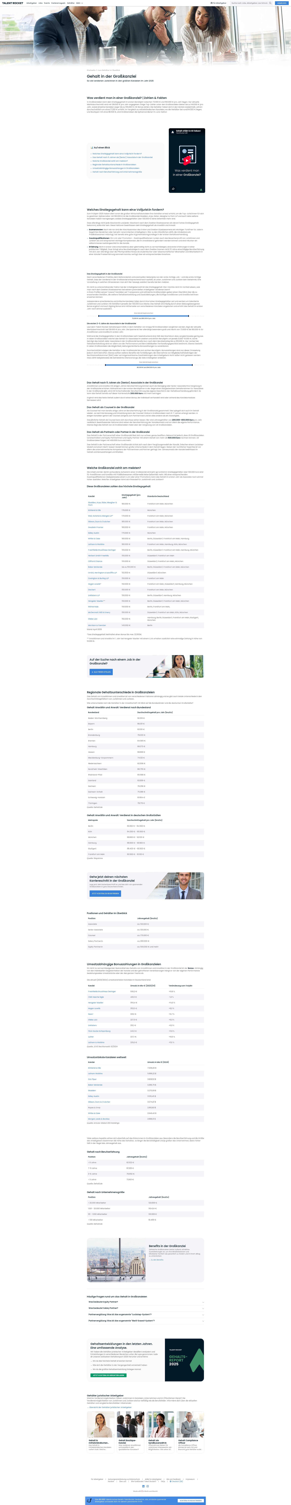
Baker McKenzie (95, 567)
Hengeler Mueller (95, 601)
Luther (91, 1036)
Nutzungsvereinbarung (117, 1479)
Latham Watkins (95, 1073)
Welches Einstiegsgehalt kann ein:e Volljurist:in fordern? (117, 153)
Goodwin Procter (95, 527)
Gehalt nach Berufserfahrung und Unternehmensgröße (117, 172)
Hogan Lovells (94, 584)
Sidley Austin (93, 533)
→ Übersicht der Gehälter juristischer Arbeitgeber (109, 1407)
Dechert (92, 589)
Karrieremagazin (58, 3)
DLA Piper (92, 1079)
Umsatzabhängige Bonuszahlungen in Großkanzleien (116, 168)
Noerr (90, 1014)
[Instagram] (148, 1486)
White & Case (94, 538)
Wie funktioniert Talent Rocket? (143, 1481)
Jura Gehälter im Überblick (109, 70)
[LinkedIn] (143, 1486)
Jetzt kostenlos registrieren (105, 893)
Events (47, 3)
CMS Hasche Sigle (96, 997)
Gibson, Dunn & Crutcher (99, 521)
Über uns (122, 1481)
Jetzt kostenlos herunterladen (108, 1375)
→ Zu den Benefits (156, 1260)
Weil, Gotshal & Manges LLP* (100, 516)
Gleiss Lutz (92, 619)
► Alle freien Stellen (101, 672)
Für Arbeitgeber (219, 3)
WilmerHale (93, 606)
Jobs (40, 3)
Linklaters (92, 1025)
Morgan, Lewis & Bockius (98, 1119)
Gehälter (71, 3)
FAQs (163, 1481)
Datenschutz (135, 1479)
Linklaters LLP (94, 595)
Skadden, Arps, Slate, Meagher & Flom (102, 503)
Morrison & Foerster (97, 625)
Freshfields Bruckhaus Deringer (102, 550)
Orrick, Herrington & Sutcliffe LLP (102, 572)
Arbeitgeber (31, 3)
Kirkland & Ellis (94, 510)
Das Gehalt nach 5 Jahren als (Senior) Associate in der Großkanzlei (123, 157)
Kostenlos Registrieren (191, 1500)
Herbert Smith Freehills (98, 555)
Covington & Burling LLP (98, 578)
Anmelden (281, 3)
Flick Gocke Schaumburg (99, 1031)
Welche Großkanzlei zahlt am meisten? (110, 161)
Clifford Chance (95, 561)
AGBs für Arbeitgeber (153, 1479)
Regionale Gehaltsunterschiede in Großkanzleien (114, 164)
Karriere (111, 1481)
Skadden (92, 1090)
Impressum (190, 1479)
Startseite (91, 70)
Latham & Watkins (96, 544)
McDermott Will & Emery (99, 612)
